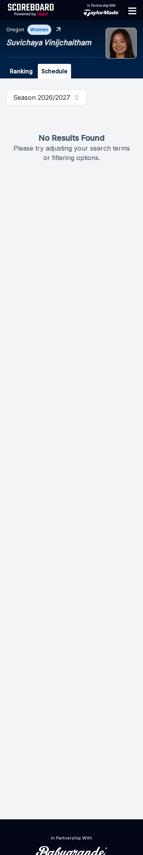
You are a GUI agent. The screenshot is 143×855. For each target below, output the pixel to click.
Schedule (54, 71)
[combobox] (46, 97)
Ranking (21, 71)
